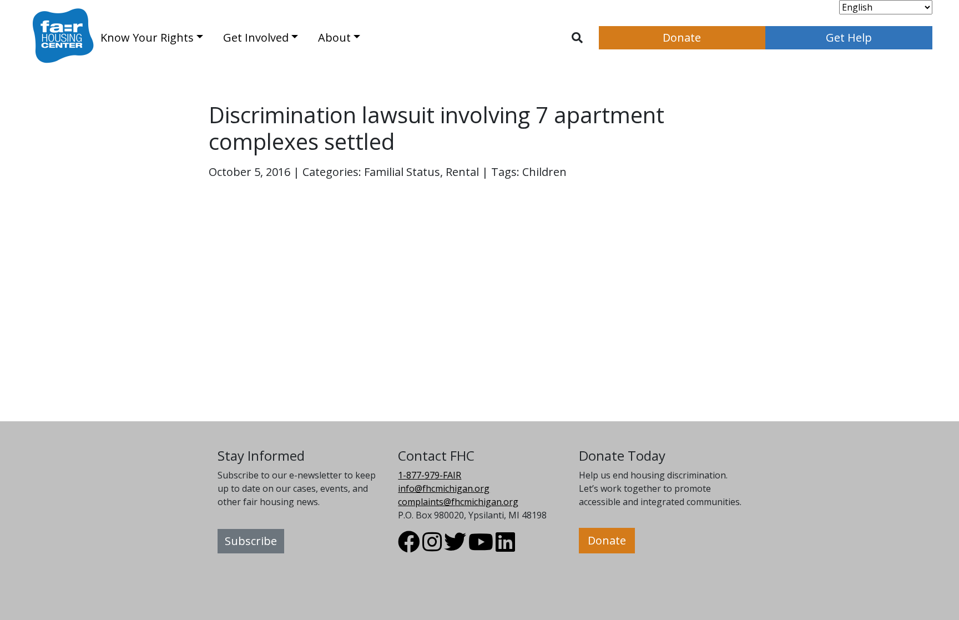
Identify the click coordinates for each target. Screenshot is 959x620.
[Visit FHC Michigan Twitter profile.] (455, 547)
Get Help (849, 37)
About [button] (334, 37)
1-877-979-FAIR (429, 475)
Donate (682, 37)
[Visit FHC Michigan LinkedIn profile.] (505, 547)
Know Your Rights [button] (147, 37)
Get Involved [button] (256, 37)
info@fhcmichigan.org (443, 488)
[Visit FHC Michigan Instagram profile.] (432, 547)
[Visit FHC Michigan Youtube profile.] (480, 547)
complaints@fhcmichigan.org (458, 502)
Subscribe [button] (251, 540)
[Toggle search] (577, 38)
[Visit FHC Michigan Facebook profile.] (409, 547)
